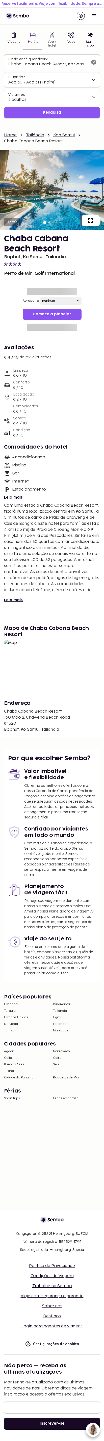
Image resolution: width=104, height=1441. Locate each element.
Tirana (9, 1071)
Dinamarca (61, 1004)
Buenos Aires (14, 1064)
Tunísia (9, 1030)
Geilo (8, 1058)
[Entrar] (81, 16)
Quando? (16, 77)
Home (10, 135)
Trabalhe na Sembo (52, 1286)
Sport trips (12, 1098)
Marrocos (60, 1030)
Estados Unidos (16, 1017)
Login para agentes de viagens (52, 1326)
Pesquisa (52, 112)
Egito (57, 1017)
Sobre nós (52, 1306)
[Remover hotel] (94, 62)
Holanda (59, 1024)
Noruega (11, 1024)
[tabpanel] (52, 86)
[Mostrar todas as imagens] (90, 220)
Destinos (52, 1316)
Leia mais (13, 497)
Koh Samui (64, 135)
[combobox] (48, 64)
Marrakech (61, 1051)
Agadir (9, 1051)
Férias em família (66, 1098)
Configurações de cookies (56, 1344)
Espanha (11, 1004)
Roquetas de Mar (66, 1077)
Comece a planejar (52, 314)
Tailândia (35, 135)
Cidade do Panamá (19, 1077)
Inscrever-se (52, 1423)
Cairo (57, 1058)
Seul (56, 1064)
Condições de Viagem (52, 1276)
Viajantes (16, 95)
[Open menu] (94, 16)
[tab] (13, 40)
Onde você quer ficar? (27, 59)
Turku (57, 1071)
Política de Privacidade (52, 1265)
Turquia (10, 1011)
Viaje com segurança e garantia (52, 1296)
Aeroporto (31, 301)
